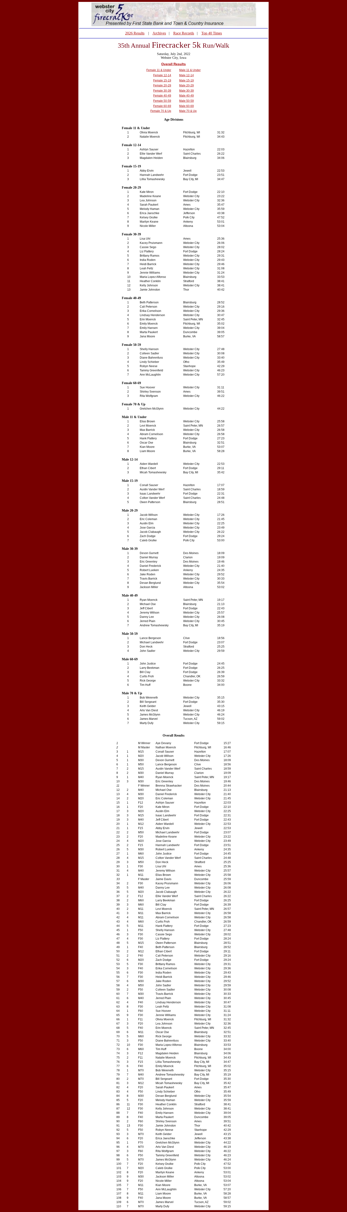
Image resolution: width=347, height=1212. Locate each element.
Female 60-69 (162, 106)
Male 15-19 (186, 80)
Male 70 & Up (188, 111)
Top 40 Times (211, 33)
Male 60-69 (186, 106)
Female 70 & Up (160, 111)
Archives (159, 33)
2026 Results (134, 33)
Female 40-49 (162, 95)
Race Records (183, 33)
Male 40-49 (186, 95)
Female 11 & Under (158, 70)
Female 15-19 (162, 80)
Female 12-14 (162, 75)
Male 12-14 (186, 75)
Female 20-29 (162, 85)
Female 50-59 (162, 100)
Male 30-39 (186, 90)
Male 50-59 (186, 100)
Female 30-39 (162, 90)
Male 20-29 (186, 85)
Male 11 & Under (190, 70)
